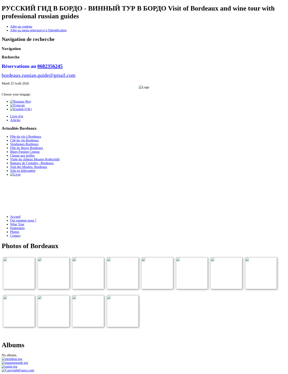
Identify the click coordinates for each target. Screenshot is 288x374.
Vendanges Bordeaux (24, 144)
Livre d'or (16, 116)
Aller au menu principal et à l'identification (38, 30)
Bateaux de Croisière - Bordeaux (32, 163)
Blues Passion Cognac (25, 151)
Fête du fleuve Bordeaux (26, 148)
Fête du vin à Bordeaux (25, 136)
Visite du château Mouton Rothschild (34, 159)
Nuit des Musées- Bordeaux (28, 167)
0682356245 (50, 66)
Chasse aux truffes (22, 155)
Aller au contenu (21, 26)
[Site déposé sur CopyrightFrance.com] (18, 370)
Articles (15, 120)
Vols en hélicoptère (22, 170)
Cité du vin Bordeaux (24, 140)
